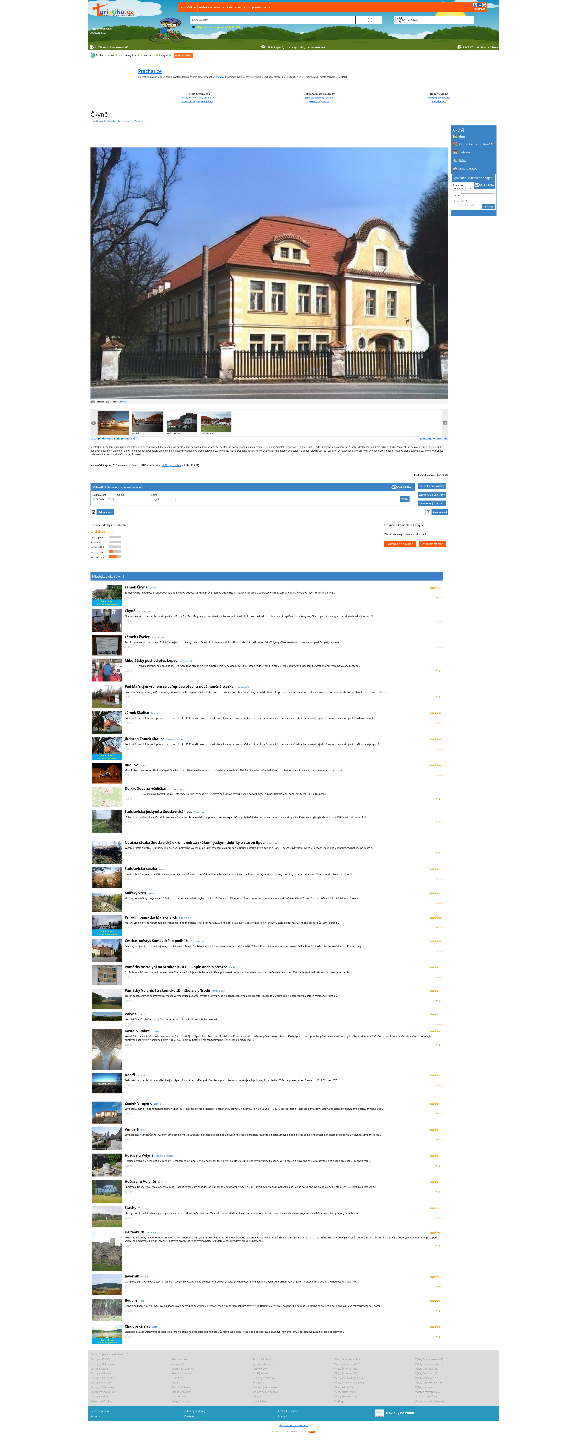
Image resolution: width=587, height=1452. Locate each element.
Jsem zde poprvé (100, 1411)
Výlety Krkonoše (343, 1387)
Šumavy (220, 76)
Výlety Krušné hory (345, 1392)
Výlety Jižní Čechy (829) (347, 1364)
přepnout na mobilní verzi (293, 1425)
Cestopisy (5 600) (100, 1359)
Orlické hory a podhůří (266, 1392)
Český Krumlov (180, 1401)
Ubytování (464, 152)
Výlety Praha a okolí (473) (429, 1359)
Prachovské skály (182, 1387)
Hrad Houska (179, 1396)
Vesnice (138, 121)
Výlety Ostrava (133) (426, 1373)
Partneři (189, 1416)
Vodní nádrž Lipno (182, 1368)
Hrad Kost (177, 1378)
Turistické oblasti (262, 1359)
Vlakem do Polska (100, 1401)
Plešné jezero (439, 101)
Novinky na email (400, 1413)
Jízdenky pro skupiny (432, 486)
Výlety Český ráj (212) (346, 1368)
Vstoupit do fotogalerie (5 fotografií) (113, 438)
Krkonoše (258, 1382)
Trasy (199, 97)
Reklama (95, 1416)
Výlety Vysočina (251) (427, 1378)
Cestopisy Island (99, 1396)
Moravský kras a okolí (265, 1387)
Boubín (329, 97)
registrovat (479, 8)
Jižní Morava (260, 1368)
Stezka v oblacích (181, 1392)
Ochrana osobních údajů (429, 1401)
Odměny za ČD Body (432, 494)
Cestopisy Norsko (100, 1382)
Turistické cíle (188, 101)
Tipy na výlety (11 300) (228, 27)
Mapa (462, 136)
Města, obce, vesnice (120, 121)
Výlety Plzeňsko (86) (426, 1368)
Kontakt (282, 1416)
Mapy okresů (204, 27)
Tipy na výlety (187, 97)
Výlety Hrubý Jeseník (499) (349, 1382)
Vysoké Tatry (260, 1401)
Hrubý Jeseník (261, 1373)
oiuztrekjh (122, 401)
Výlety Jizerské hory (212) (348, 1378)
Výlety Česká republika (347, 1359)
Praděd (176, 1382)
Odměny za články (194, 1411)
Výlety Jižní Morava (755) (429, 1382)
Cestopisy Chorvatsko (103, 1392)
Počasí (462, 160)
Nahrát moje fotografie (433, 438)
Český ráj (258, 1396)
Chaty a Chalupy (468, 168)
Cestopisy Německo (101, 1373)
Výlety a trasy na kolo (427, 1392)
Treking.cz (340, 1401)
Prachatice (150, 71)
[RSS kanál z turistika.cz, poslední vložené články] (312, 1431)
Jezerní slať (314, 101)
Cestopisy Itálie (99, 1368)
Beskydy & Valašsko (264, 1378)
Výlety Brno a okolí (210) (429, 1364)
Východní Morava (263, 1364)
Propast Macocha (182, 1373)
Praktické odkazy (288, 1411)
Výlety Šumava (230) (345, 1373)
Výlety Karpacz (423, 1387)
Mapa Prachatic (205, 101)
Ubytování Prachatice (439, 97)
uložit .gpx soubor (171, 465)
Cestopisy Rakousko (102, 1364)
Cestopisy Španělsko (102, 1378)
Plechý (325, 101)
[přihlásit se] (479, 5)
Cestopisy (209, 97)
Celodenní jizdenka (430, 503)
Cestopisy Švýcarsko (102, 1387)
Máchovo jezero (181, 1359)
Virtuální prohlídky (426, 1396)
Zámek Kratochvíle (314, 97)
